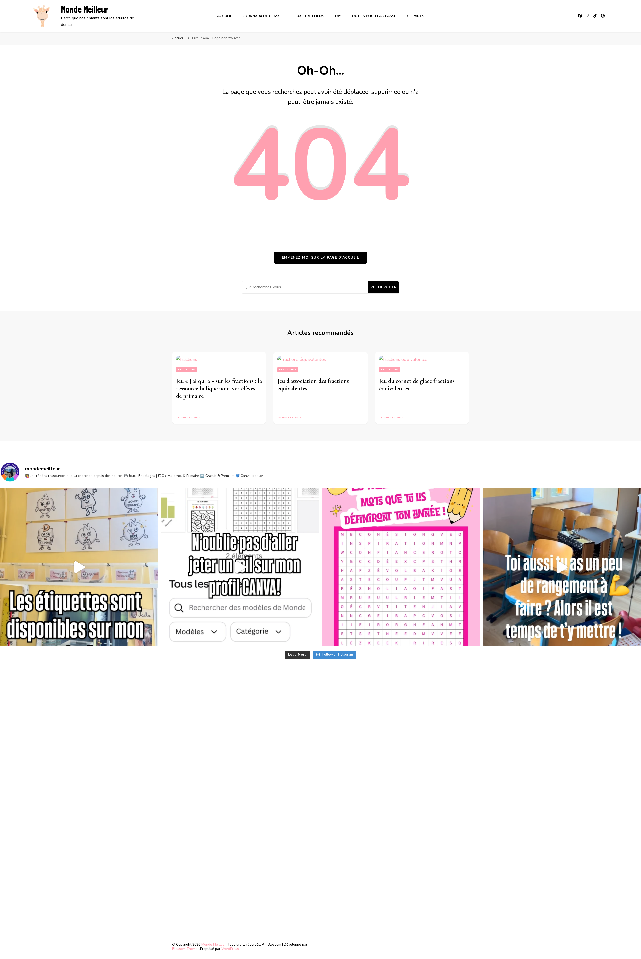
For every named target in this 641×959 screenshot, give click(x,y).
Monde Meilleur (84, 9)
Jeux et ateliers (308, 16)
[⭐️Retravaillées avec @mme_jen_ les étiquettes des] (79, 567)
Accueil (224, 16)
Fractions (186, 369)
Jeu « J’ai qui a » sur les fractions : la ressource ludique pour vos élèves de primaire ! (219, 388)
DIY (338, 16)
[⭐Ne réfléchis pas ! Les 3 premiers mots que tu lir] (401, 567)
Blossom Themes (185, 948)
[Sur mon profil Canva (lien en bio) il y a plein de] (240, 567)
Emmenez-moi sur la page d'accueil (320, 257)
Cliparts (415, 16)
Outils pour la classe (374, 16)
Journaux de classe (262, 16)
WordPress (230, 948)
